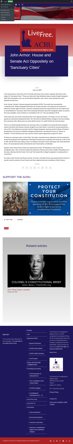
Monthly (20, 219)
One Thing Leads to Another (19, 290)
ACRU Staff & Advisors (37, 353)
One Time (9, 219)
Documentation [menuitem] (5, 12)
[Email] (50, 168)
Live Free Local (32, 399)
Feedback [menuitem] (3, 19)
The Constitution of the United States (37, 382)
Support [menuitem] (3, 17)
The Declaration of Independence (35, 375)
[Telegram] (42, 168)
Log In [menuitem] (5, 1)
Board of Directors (35, 343)
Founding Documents (34, 368)
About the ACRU (32, 338)
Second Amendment (36, 417)
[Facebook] (23, 168)
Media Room (53, 352)
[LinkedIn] (35, 168)
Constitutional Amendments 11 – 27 (36, 394)
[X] (27, 168)
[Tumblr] (46, 168)
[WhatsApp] (39, 168)
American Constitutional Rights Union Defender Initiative (37, 430)
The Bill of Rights (35, 388)
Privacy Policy (54, 392)
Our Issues (30, 407)
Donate (6, 228)
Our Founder (34, 358)
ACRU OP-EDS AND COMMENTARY (34, 363)
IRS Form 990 (61, 347)
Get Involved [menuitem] (4, 7)
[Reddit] (31, 168)
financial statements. (56, 349)
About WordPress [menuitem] (6, 4)
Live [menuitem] (11, 1)
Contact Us (53, 399)
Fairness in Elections (36, 422)
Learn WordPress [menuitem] (5, 15)
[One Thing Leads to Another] (36, 255)
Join (28, 334)
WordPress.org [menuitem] (5, 10)
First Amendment (35, 412)
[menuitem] (1, 1)
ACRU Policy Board (36, 348)
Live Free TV (31, 403)
